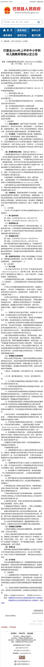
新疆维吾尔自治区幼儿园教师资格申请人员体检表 (25, 598)
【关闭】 (40, 624)
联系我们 (14, 633)
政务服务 (7, 35)
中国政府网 (33, 1)
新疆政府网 (40, 1)
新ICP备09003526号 (22, 648)
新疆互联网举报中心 (23, 664)
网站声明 (22, 633)
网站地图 (30, 633)
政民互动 (21, 35)
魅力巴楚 (36, 35)
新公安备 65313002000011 (22, 650)
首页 (12, 41)
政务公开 (36, 30)
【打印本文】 (33, 624)
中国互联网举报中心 (23, 661)
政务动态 (21, 30)
